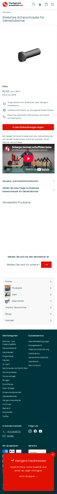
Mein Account (34, 365)
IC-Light (6, 364)
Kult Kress (6, 404)
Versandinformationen (38, 357)
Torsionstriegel (9, 376)
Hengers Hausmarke (11, 400)
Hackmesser (7, 352)
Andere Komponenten (12, 392)
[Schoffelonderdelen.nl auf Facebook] (35, 431)
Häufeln (6, 360)
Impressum (33, 361)
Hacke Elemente (9, 348)
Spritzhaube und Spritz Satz (15, 368)
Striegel (5, 380)
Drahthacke (7, 384)
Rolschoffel (7, 412)
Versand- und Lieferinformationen (20, 181)
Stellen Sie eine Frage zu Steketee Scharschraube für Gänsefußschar (20, 190)
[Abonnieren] (46, 265)
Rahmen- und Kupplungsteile (9, 342)
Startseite (6, 12)
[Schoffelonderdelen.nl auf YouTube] (40, 431)
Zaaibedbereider (9, 396)
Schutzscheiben (9, 372)
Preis (5, 86)
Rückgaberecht (35, 345)
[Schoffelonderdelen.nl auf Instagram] (30, 431)
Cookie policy (34, 353)
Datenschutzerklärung (38, 349)
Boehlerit (6, 408)
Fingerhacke (7, 356)
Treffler (5, 416)
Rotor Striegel (8, 388)
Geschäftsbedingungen (38, 341)
